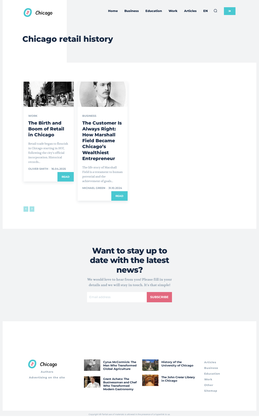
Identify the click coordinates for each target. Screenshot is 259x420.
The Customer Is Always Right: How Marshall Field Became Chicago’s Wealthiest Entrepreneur (102, 140)
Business (89, 115)
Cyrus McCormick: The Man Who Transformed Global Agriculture (120, 365)
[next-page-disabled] (32, 209)
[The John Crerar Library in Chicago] (150, 380)
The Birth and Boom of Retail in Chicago (46, 128)
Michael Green (93, 188)
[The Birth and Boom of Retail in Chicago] (49, 94)
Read (66, 176)
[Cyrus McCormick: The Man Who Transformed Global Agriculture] (92, 365)
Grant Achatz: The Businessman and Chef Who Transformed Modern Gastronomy (120, 384)
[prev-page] (26, 209)
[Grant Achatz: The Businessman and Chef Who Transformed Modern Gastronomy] (92, 382)
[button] (215, 11)
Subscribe (159, 297)
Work (32, 115)
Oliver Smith (38, 169)
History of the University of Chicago (177, 363)
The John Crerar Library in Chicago (178, 378)
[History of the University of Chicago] (150, 365)
